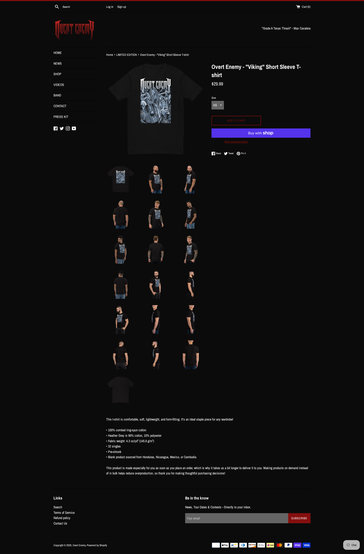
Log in (109, 7)
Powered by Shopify (97, 545)
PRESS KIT (61, 116)
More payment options (236, 142)
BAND (57, 95)
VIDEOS (59, 84)
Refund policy (62, 517)
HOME (58, 52)
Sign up (121, 7)
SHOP (57, 74)
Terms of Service (64, 512)
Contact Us (60, 523)
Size (213, 98)
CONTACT (60, 106)
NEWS (58, 63)
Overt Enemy (79, 545)
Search (58, 507)
